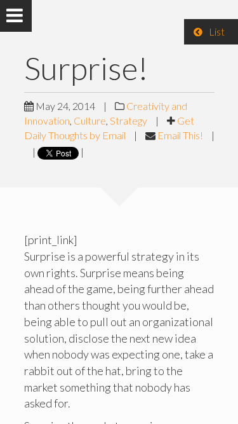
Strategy (128, 120)
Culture (90, 120)
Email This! (180, 135)
